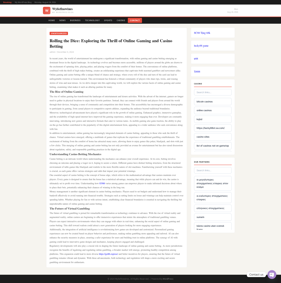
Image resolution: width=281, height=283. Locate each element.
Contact (135, 20)
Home (51, 20)
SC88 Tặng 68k (202, 32)
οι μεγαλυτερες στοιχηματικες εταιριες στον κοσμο (212, 183)
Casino (121, 20)
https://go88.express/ (108, 253)
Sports (108, 20)
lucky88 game (201, 45)
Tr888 (197, 71)
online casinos (204, 110)
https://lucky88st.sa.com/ (211, 128)
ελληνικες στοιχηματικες (210, 208)
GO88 (102, 183)
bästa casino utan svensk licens (210, 227)
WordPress (168, 278)
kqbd (199, 119)
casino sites (203, 136)
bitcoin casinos (205, 101)
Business (75, 20)
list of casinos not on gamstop (213, 145)
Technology (92, 20)
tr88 (196, 58)
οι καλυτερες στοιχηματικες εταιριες (212, 197)
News (62, 20)
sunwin (200, 217)
